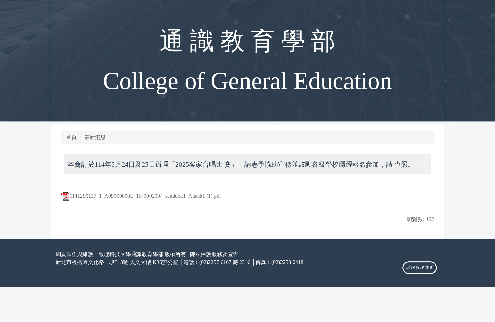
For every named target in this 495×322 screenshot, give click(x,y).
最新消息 (95, 137)
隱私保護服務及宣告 (214, 254)
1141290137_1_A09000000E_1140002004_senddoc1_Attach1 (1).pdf (145, 196)
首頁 (71, 137)
